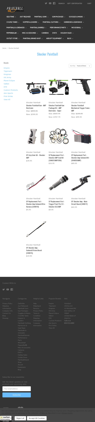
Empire (7, 68)
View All (7, 99)
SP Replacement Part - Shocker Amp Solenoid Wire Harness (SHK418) (35, 204)
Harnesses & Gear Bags (73, 22)
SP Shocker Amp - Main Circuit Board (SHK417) (79, 202)
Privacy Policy (7, 303)
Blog (69, 38)
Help (35, 303)
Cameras (45, 33)
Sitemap (5, 318)
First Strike (8, 96)
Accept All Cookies (37, 418)
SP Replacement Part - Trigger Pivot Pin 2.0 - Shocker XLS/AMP (57, 204)
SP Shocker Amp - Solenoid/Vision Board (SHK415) (34, 250)
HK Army (7, 77)
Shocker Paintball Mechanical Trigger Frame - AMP (80, 108)
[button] (6, 419)
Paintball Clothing (51, 22)
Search (61, 3)
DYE (5, 87)
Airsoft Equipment (54, 38)
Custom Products (11, 90)
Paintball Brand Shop (32, 38)
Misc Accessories (29, 33)
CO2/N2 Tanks (12, 22)
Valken (6, 84)
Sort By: (73, 66)
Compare (35, 87)
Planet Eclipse (9, 81)
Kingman (7, 74)
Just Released (25, 17)
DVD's (54, 33)
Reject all (20, 418)
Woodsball (76, 27)
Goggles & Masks (76, 17)
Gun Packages (58, 17)
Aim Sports (8, 93)
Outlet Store (12, 38)
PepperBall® (11, 33)
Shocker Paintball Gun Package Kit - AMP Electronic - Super (56, 108)
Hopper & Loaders (30, 22)
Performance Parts (58, 27)
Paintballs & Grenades (15, 27)
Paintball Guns (40, 17)
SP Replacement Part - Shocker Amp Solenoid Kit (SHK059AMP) (80, 158)
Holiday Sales (66, 33)
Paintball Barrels (37, 27)
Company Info (7, 311)
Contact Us (6, 313)
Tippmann (8, 71)
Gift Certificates (74, 3)
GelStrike (10, 17)
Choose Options (36, 91)
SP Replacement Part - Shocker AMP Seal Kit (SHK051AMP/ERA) (57, 158)
